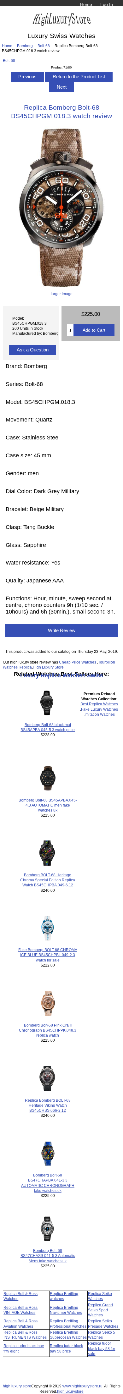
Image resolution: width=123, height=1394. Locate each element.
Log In (106, 4)
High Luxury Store (48, 667)
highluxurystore (70, 1391)
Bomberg (25, 46)
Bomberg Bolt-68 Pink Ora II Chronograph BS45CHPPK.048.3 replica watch (47, 1030)
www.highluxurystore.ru (82, 1386)
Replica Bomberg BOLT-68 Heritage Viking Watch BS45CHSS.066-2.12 (48, 1105)
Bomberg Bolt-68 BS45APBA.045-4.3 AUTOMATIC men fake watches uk (48, 805)
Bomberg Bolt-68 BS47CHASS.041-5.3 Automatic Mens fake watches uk (47, 1255)
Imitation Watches (100, 714)
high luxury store (17, 1386)
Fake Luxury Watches (99, 709)
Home (86, 4)
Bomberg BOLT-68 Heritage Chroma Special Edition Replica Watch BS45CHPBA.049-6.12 (47, 880)
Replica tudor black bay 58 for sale (101, 1348)
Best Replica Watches (99, 704)
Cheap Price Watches (77, 662)
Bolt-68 (44, 46)
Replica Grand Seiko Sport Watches (100, 1310)
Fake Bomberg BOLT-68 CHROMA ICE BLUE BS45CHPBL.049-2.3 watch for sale (47, 955)
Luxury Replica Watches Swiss (61, 675)
